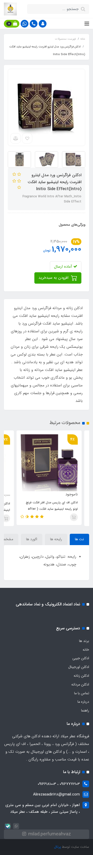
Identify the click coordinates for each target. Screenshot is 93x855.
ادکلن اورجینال (78, 667)
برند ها (84, 641)
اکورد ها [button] (31, 539)
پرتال (57, 847)
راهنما (85, 710)
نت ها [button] (79, 539)
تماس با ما (81, 693)
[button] (43, 24)
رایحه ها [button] (56, 539)
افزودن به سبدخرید (54, 278)
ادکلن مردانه (80, 684)
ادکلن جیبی (80, 658)
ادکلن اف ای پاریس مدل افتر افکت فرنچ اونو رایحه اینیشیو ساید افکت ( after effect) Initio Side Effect (60, 509)
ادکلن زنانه (81, 676)
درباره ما (83, 702)
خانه (86, 650)
